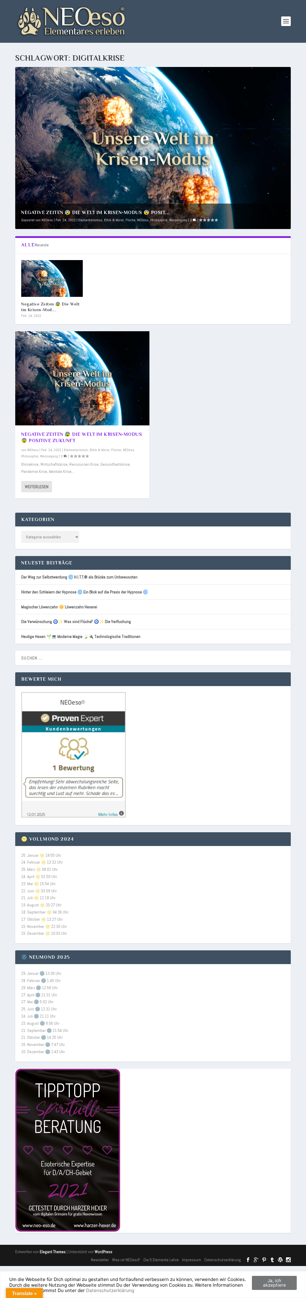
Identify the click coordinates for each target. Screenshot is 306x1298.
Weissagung (178, 220)
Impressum (191, 1259)
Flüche (130, 220)
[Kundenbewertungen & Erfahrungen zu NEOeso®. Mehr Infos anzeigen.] (73, 816)
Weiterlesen (36, 486)
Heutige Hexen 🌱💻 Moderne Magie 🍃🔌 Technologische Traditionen (80, 636)
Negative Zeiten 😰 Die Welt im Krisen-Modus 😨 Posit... (95, 212)
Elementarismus (90, 220)
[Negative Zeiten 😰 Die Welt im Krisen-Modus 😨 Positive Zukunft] (51, 278)
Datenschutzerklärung (222, 1259)
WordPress (103, 1251)
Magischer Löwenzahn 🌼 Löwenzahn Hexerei (59, 607)
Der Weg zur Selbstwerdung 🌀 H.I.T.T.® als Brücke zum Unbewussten (79, 577)
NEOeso (47, 220)
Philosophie (158, 220)
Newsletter (100, 1259)
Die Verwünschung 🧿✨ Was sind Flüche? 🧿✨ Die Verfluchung (76, 621)
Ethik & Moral (114, 220)
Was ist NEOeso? (126, 1259)
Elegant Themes (53, 1251)
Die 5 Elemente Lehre (161, 1259)
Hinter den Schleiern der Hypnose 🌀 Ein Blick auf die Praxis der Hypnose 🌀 (84, 592)
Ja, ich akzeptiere (274, 1283)
